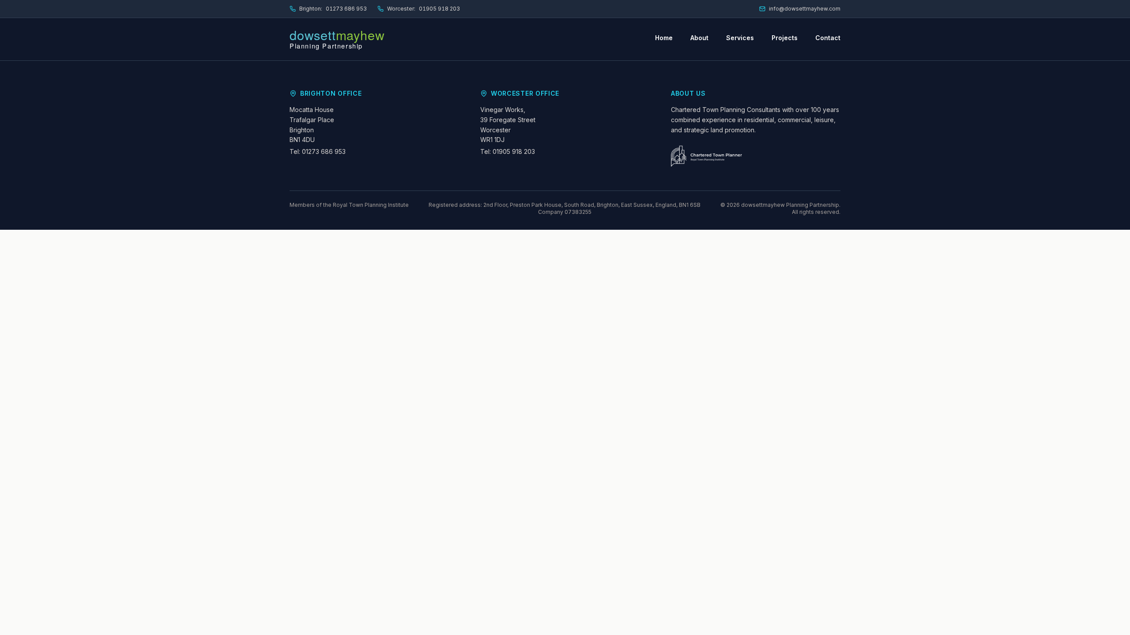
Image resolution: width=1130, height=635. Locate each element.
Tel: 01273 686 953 (318, 151)
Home (664, 37)
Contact (827, 37)
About (699, 37)
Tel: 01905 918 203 (507, 151)
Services (740, 37)
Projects (785, 37)
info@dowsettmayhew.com (804, 8)
